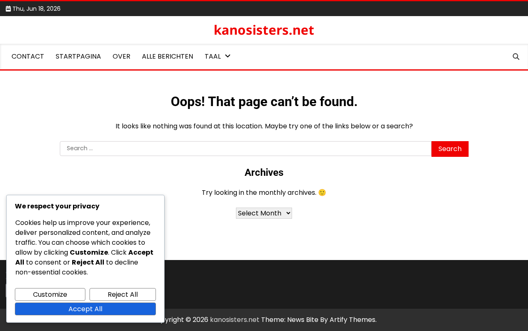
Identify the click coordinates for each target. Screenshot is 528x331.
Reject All (123, 294)
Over (121, 56)
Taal (213, 56)
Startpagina (78, 56)
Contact (28, 56)
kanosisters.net (264, 29)
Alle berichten (167, 56)
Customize (50, 294)
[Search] (516, 56)
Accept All (85, 309)
